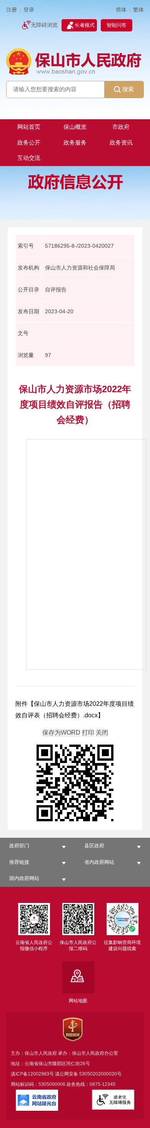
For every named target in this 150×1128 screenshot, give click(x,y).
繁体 (138, 10)
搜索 (128, 89)
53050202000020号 (100, 1074)
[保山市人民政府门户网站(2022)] (75, 61)
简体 (121, 10)
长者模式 (85, 25)
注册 (11, 10)
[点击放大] (75, 783)
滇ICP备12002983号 (32, 1074)
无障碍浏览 (44, 25)
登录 (28, 10)
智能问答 (117, 25)
